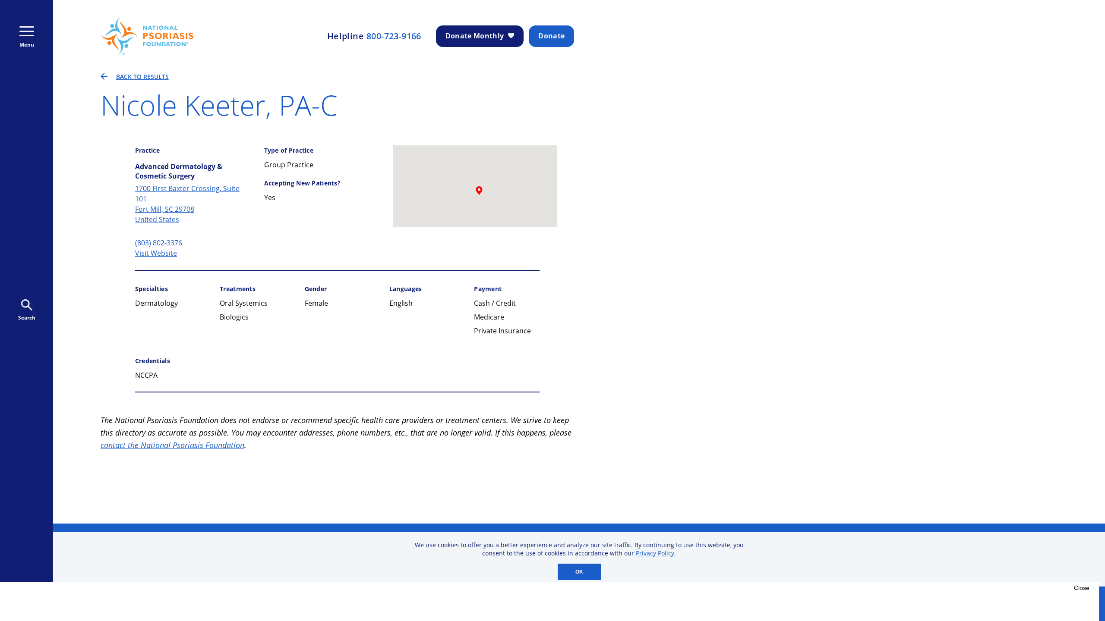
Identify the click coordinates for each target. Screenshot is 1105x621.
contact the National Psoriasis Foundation (172, 445)
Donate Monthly (474, 36)
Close (1081, 587)
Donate (551, 36)
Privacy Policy (655, 553)
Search (26, 317)
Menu (26, 44)
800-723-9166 (393, 36)
